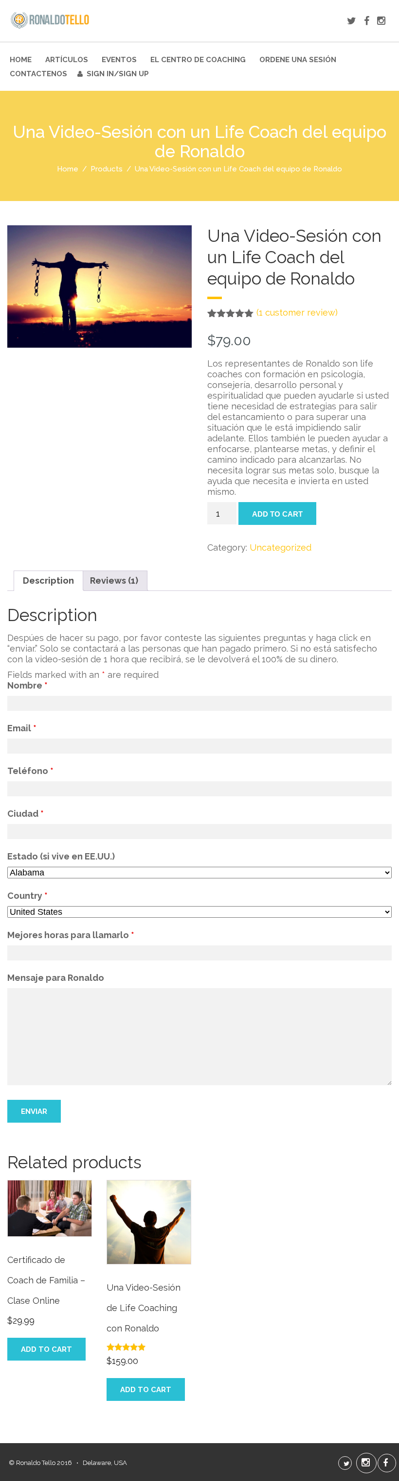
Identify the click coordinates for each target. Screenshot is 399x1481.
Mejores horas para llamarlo (70, 935)
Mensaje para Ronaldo (55, 978)
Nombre (27, 685)
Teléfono (30, 771)
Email (21, 728)
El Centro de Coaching (198, 59)
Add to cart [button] (46, 1349)
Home (21, 59)
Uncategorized (280, 547)
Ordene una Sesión (297, 59)
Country (27, 896)
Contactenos (38, 73)
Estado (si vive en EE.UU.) (61, 856)
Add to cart (277, 514)
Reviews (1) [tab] (114, 580)
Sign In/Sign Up (118, 73)
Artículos (66, 59)
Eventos (119, 59)
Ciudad (25, 813)
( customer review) (297, 312)
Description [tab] (48, 580)
